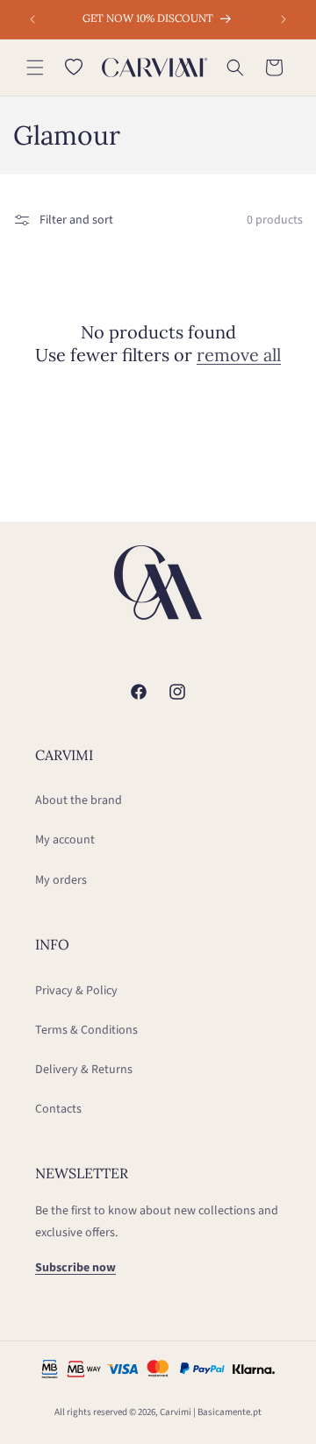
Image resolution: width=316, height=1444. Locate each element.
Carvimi (175, 1412)
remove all (239, 355)
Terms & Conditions (86, 1030)
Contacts (58, 1109)
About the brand (78, 800)
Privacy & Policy (76, 990)
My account (65, 840)
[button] (35, 67)
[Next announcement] (283, 19)
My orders (61, 880)
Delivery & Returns (84, 1069)
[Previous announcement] (32, 19)
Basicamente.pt (230, 1412)
